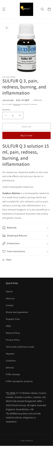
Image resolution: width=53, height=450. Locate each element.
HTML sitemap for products (19, 381)
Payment (10, 353)
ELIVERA (11, 393)
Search (9, 291)
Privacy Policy (13, 339)
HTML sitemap (13, 374)
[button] (3, 9)
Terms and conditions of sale (20, 346)
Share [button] (8, 259)
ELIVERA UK (29, 441)
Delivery (10, 367)
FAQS (8, 326)
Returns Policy (13, 332)
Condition (11, 360)
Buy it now (26, 135)
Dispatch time (13, 319)
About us (10, 298)
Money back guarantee (17, 312)
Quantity (6, 109)
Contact (10, 305)
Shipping (16, 104)
